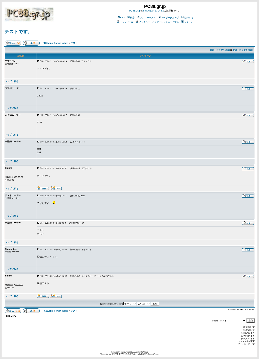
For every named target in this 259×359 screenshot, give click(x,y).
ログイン (188, 22)
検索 (132, 17)
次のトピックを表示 (242, 50)
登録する (188, 17)
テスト (74, 43)
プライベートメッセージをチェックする (159, 22)
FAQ (122, 17)
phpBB (123, 352)
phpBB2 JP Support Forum (148, 354)
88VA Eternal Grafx (153, 10)
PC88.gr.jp (135, 10)
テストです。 (18, 31)
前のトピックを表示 (220, 50)
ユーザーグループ (170, 17)
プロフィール (126, 22)
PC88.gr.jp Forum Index (55, 43)
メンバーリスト (148, 17)
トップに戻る (11, 81)
